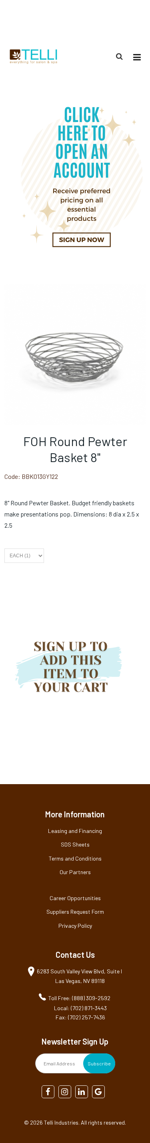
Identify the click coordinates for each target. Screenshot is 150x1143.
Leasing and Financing (75, 830)
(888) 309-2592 (126, 21)
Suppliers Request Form (75, 911)
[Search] (120, 56)
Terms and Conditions (75, 858)
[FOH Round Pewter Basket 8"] (75, 289)
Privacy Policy (75, 925)
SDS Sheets (75, 844)
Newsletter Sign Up (75, 1041)
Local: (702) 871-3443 (80, 1008)
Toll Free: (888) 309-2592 (79, 998)
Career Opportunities (75, 898)
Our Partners (75, 872)
